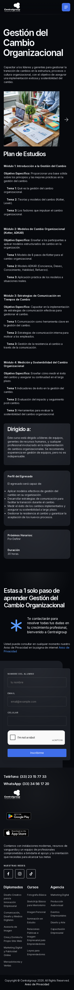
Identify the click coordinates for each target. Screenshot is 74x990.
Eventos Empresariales (58, 914)
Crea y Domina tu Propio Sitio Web (13, 939)
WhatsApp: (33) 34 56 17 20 (26, 784)
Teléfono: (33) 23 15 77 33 (25, 777)
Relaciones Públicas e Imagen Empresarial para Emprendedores (36, 936)
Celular (13, 712)
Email (11, 693)
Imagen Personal (36, 912)
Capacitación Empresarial (58, 931)
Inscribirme (37, 752)
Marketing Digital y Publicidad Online (13, 951)
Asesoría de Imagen (10, 928)
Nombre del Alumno (21, 674)
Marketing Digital (60, 894)
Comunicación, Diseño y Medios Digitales (13, 916)
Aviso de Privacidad (37, 984)
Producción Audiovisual (57, 903)
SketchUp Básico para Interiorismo (36, 903)
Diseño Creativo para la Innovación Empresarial (12, 900)
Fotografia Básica (36, 894)
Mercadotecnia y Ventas (13, 963)
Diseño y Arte (58, 922)
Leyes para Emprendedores (36, 952)
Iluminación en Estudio (35, 920)
